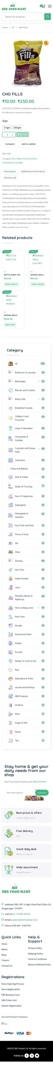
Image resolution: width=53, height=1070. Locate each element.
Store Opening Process (12, 983)
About (4, 949)
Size (5, 121)
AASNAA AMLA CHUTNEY (36, 275)
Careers (5, 960)
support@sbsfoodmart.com (24, 919)
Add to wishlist (28, 144)
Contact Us (6, 965)
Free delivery (24, 831)
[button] (46, 43)
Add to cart (22, 134)
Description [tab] (10, 171)
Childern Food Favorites (26, 158)
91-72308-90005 (21, 914)
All (13, 27)
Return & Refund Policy (39, 964)
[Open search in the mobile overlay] (26, 17)
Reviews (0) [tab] (10, 177)
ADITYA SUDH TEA (12, 275)
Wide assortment (27, 867)
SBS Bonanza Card (10, 994)
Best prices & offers (29, 812)
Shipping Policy (35, 953)
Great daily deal (26, 849)
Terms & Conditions (37, 959)
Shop (3, 954)
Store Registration (10, 989)
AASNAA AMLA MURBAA (10, 315)
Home (5, 27)
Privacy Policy (35, 948)
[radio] (7, 127)
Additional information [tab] (33, 171)
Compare (10, 144)
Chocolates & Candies (12, 162)
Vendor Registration (11, 1005)
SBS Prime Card (9, 1000)
